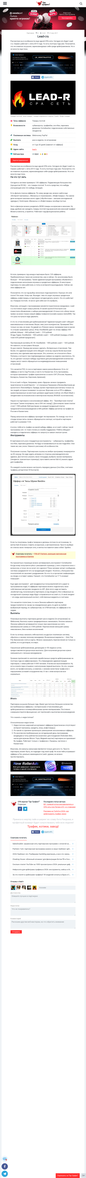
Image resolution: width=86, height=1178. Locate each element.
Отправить (16, 932)
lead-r (34, 149)
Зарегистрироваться (20, 160)
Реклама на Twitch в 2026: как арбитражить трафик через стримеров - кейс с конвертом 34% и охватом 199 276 (59, 812)
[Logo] (43, 3)
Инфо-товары (65, 116)
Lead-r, (56, 116)
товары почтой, (16, 116)
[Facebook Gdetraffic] (20, 809)
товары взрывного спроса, (43, 116)
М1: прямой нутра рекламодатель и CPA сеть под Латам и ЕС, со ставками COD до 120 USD (60, 805)
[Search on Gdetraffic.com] (81, 3)
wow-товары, (28, 116)
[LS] (43, 63)
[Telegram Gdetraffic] (25, 809)
